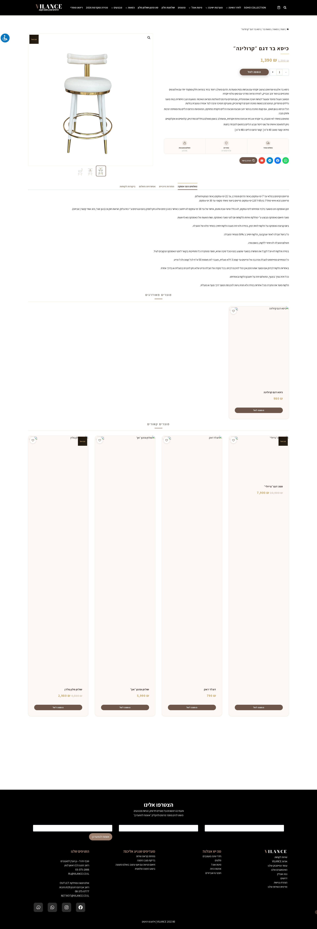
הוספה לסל (254, 72)
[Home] (288, 29)
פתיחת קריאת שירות (145, 856)
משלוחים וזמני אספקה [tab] (187, 186)
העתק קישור (246, 160)
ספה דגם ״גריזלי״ (273, 486)
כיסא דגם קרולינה (273, 392)
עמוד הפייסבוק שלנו (277, 865)
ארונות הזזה (215, 868)
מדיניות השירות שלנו (277, 887)
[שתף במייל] (262, 160)
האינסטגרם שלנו (279, 869)
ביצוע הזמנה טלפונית (145, 868)
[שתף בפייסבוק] (277, 160)
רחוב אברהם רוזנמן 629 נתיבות (74, 887)
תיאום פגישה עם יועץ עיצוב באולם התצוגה (135, 864)
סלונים (218, 860)
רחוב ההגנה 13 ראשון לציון (77, 865)
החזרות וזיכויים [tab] (166, 186)
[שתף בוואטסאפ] (285, 160)
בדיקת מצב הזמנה (146, 860)
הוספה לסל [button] (258, 410)
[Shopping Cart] (278, 7)
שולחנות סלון (168, 7)
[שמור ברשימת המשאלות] (233, 311)
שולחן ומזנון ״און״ (139, 689)
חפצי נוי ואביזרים (213, 873)
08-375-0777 (82, 891)
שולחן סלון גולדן (73, 689)
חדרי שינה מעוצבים (212, 856)
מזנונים (182, 7)
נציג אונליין (282, 874)
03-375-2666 (82, 869)
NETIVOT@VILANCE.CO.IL (75, 895)
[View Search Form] (285, 8)
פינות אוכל (216, 864)
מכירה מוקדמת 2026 (97, 7)
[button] (149, 38)
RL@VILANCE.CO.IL (78, 873)
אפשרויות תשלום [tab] (147, 186)
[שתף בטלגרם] (269, 160)
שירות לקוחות (281, 857)
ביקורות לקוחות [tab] (127, 186)
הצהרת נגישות (280, 882)
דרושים (284, 878)
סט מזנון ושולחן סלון (148, 7)
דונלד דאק (210, 689)
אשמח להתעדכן (100, 837)
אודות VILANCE (279, 861)
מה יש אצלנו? (211, 851)
